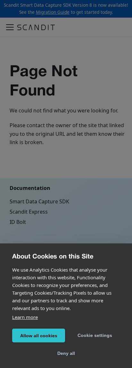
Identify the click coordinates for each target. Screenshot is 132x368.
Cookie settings (95, 335)
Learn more (25, 317)
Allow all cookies (38, 335)
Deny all (66, 353)
